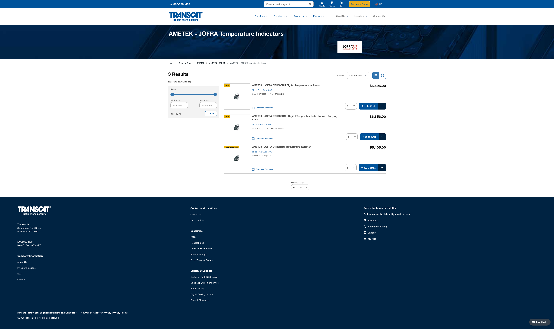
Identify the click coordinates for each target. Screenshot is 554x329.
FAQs (193, 237)
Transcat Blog (197, 242)
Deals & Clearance (199, 300)
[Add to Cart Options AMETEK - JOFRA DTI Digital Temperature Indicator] (382, 167)
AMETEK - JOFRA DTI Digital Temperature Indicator (281, 147)
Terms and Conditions (201, 248)
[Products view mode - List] (376, 75)
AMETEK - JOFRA (217, 63)
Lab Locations (197, 220)
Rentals (317, 16)
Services (260, 16)
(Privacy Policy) (120, 312)
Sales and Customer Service (204, 282)
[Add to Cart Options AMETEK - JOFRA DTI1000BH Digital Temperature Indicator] (382, 106)
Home (171, 63)
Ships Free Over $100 (262, 90)
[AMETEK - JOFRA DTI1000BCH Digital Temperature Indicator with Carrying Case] (237, 127)
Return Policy (197, 288)
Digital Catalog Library (201, 294)
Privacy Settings (198, 254)
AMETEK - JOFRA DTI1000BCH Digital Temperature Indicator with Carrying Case (294, 117)
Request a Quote (359, 4)
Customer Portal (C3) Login (204, 277)
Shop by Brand (185, 63)
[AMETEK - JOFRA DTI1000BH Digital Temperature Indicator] (237, 96)
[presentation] (189, 77)
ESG (19, 273)
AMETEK (201, 63)
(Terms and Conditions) (65, 312)
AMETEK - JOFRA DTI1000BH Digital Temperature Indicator (286, 85)
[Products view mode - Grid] (382, 75)
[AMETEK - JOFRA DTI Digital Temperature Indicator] (237, 158)
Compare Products (264, 107)
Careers (21, 279)
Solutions (279, 16)
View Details (368, 168)
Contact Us (379, 16)
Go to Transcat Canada (201, 260)
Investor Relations (26, 267)
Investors (359, 16)
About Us (340, 16)
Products (299, 16)
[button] (380, 4)
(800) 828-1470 (25, 241)
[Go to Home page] (186, 16)
